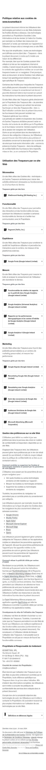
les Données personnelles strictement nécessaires (20, 741)
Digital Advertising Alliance (14, 576)
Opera (8, 532)
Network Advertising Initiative (19, 573)
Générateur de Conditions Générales (17, 737)
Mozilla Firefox (11, 517)
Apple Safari (11, 521)
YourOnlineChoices (19, 571)
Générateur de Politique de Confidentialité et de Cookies (22, 733)
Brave (8, 529)
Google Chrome (12, 515)
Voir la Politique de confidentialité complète (31, 753)
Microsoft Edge (12, 526)
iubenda (33, 737)
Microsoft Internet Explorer (16, 523)
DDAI (15, 579)
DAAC (39, 576)
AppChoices (22, 602)
